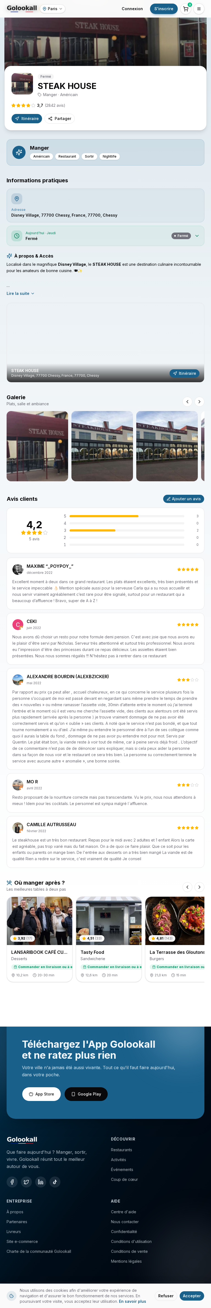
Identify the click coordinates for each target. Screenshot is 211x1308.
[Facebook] (12, 1181)
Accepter (192, 1295)
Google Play (89, 1094)
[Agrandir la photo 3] (167, 446)
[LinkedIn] (40, 1181)
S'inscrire (163, 8)
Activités (118, 1159)
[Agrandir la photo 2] (102, 446)
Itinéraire (30, 118)
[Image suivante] (199, 402)
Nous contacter (125, 1221)
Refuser (166, 1295)
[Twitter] (26, 1181)
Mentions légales (126, 1261)
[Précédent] (187, 887)
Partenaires (17, 1221)
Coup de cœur (124, 1179)
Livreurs (14, 1231)
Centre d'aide (123, 1211)
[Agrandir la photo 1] (37, 446)
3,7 (51, 105)
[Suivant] (199, 887)
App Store (44, 1094)
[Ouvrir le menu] (198, 8)
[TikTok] (54, 1181)
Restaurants (121, 1149)
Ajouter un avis (186, 498)
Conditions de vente (129, 1251)
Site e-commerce (22, 1241)
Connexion (132, 8)
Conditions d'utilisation (131, 1241)
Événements (122, 1169)
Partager (63, 118)
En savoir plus (132, 1301)
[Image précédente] (187, 402)
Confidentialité (124, 1231)
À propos (15, 1211)
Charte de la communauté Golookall (39, 1251)
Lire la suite (18, 293)
